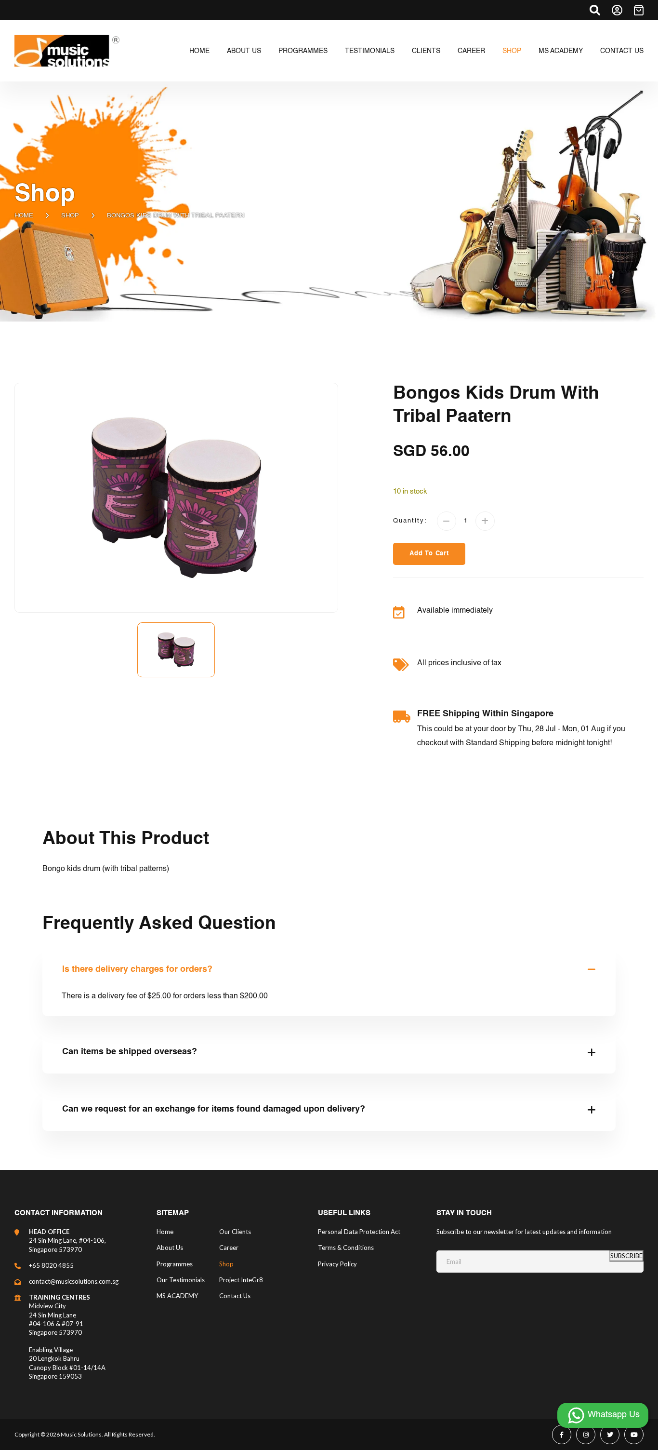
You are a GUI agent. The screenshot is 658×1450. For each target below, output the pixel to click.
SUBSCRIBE (626, 1256)
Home (23, 216)
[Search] (595, 10)
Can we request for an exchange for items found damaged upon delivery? (213, 1109)
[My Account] (617, 10)
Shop (70, 216)
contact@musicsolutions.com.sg (73, 1281)
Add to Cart (429, 553)
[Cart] (639, 10)
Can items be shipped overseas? (129, 1051)
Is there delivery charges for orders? (137, 969)
